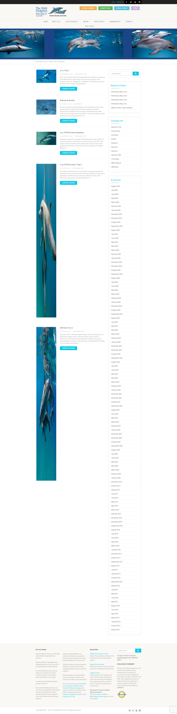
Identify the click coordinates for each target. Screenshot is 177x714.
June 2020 (115, 458)
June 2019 (115, 498)
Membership (115, 22)
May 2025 (115, 242)
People (114, 139)
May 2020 (115, 462)
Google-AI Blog (121, 8)
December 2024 (117, 262)
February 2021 (116, 426)
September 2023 (117, 314)
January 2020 (116, 478)
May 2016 (115, 594)
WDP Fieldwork (116, 163)
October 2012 (116, 626)
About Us (56, 22)
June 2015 (115, 598)
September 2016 (117, 582)
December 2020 (117, 434)
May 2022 (115, 374)
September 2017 (117, 562)
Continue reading (68, 89)
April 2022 (115, 378)
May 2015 (115, 602)
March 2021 (115, 422)
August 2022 (116, 362)
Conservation (116, 131)
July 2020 (115, 454)
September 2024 (117, 274)
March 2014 (115, 618)
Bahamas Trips (81, 74)
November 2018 (117, 522)
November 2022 (117, 350)
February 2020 (116, 474)
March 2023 (115, 334)
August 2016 (116, 586)
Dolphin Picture (95, 673)
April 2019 (115, 506)
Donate (129, 22)
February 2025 (116, 254)
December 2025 (117, 214)
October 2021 (116, 402)
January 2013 (116, 622)
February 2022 (116, 386)
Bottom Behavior (67, 100)
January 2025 (116, 258)
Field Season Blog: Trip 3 (119, 96)
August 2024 (116, 278)
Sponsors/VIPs (116, 155)
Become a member (88, 8)
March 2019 (115, 510)
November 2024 (117, 266)
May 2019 (115, 502)
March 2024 (115, 294)
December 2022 (117, 346)
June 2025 (115, 238)
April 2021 (115, 418)
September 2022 (117, 358)
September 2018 (117, 526)
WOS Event (89, 26)
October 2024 (116, 270)
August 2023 (116, 318)
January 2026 (116, 210)
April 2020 (115, 466)
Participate (99, 22)
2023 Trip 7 (64, 70)
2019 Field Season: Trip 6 (71, 164)
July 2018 (115, 534)
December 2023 (117, 306)
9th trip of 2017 (66, 327)
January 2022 (116, 390)
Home (45, 22)
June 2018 (115, 538)
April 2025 (115, 246)
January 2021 (116, 430)
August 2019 (116, 490)
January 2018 (116, 550)
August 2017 (116, 566)
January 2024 (116, 302)
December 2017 (117, 554)
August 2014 (116, 606)
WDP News (115, 167)
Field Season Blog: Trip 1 (119, 104)
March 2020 (115, 470)
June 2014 (115, 610)
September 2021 (117, 406)
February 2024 (116, 298)
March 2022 (115, 382)
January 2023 (116, 342)
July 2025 (115, 234)
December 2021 (117, 394)
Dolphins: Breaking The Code (72, 694)
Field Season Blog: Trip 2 (119, 100)
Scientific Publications (70, 688)
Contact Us (120, 2)
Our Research (72, 22)
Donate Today (105, 8)
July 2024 (115, 282)
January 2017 (116, 574)
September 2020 (117, 446)
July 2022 (115, 366)
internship (115, 135)
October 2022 (116, 354)
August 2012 (116, 630)
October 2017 (116, 558)
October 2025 (116, 222)
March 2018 (115, 546)
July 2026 (115, 190)
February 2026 (116, 206)
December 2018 (117, 518)
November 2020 (117, 438)
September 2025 (117, 226)
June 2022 (115, 370)
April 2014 (115, 614)
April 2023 (115, 330)
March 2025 (115, 250)
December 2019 (117, 482)
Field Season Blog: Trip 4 (119, 92)
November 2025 (117, 218)
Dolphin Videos (78, 686)
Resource (115, 147)
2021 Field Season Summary (72, 132)
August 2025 (116, 230)
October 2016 (116, 578)
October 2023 (116, 310)
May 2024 (115, 290)
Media (85, 22)
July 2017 (115, 570)
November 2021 (117, 398)
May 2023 (115, 326)
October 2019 (116, 486)
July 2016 (115, 590)
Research (79, 104)
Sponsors (115, 151)
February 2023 (116, 338)
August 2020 (116, 450)
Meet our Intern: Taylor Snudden (122, 108)
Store (113, 2)
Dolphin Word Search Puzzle (99, 654)
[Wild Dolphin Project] (51, 12)
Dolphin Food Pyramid (97, 664)
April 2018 (115, 542)
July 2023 (115, 322)
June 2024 (115, 286)
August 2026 (116, 186)
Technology (115, 159)
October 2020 (116, 442)
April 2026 (115, 198)
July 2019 (115, 494)
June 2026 (115, 194)
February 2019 (116, 514)
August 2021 (116, 410)
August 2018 (116, 530)
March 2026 (115, 202)
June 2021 (115, 414)
